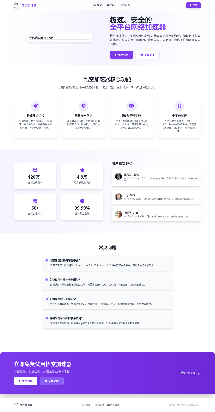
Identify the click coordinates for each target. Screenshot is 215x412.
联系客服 (115, 405)
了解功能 (53, 381)
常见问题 (125, 5)
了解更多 (149, 55)
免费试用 (123, 55)
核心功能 (97, 5)
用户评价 (111, 5)
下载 (195, 5)
